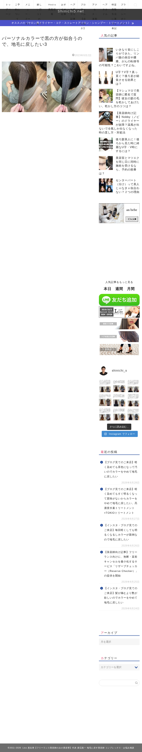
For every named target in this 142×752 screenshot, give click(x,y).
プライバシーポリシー (123, 6)
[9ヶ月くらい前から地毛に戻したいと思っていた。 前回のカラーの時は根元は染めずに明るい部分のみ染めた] (133, 414)
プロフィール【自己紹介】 (83, 6)
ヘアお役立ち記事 (73, 6)
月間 (131, 289)
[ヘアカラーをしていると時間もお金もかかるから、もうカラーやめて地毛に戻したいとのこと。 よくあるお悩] (105, 400)
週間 (119, 289)
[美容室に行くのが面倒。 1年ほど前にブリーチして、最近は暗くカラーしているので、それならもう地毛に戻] (119, 414)
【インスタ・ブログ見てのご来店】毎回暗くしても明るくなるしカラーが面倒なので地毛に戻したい (120, 532)
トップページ (8, 6)
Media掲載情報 (52, 6)
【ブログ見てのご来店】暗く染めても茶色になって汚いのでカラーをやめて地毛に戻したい (120, 469)
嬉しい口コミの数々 (39, 6)
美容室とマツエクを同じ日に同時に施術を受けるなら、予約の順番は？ (119, 165)
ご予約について (17, 6)
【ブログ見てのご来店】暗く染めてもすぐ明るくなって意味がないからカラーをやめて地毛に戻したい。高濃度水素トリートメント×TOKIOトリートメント (120, 501)
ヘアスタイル (105, 6)
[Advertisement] (119, 250)
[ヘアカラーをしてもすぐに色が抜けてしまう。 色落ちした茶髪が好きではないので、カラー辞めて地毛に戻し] (119, 400)
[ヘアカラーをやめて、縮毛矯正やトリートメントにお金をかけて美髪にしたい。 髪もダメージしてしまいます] (133, 386)
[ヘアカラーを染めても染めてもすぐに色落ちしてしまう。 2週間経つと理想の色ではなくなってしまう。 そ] (105, 414)
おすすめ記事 (63, 6)
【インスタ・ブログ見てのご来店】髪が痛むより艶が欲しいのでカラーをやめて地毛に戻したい (120, 595)
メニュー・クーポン (28, 6)
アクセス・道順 (94, 6)
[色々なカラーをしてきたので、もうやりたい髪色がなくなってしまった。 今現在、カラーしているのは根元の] (133, 400)
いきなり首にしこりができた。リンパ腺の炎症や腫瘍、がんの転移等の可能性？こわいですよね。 (119, 57)
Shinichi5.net (71, 11)
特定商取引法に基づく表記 (114, 6)
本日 (107, 289)
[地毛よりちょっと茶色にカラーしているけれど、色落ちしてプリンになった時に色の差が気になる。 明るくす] (105, 386)
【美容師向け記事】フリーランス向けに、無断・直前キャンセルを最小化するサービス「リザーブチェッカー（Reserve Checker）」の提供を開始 (121, 564)
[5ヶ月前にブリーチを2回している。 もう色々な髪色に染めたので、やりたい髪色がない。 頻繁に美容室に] (119, 386)
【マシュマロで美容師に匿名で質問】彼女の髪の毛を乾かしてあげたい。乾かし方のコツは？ (119, 98)
